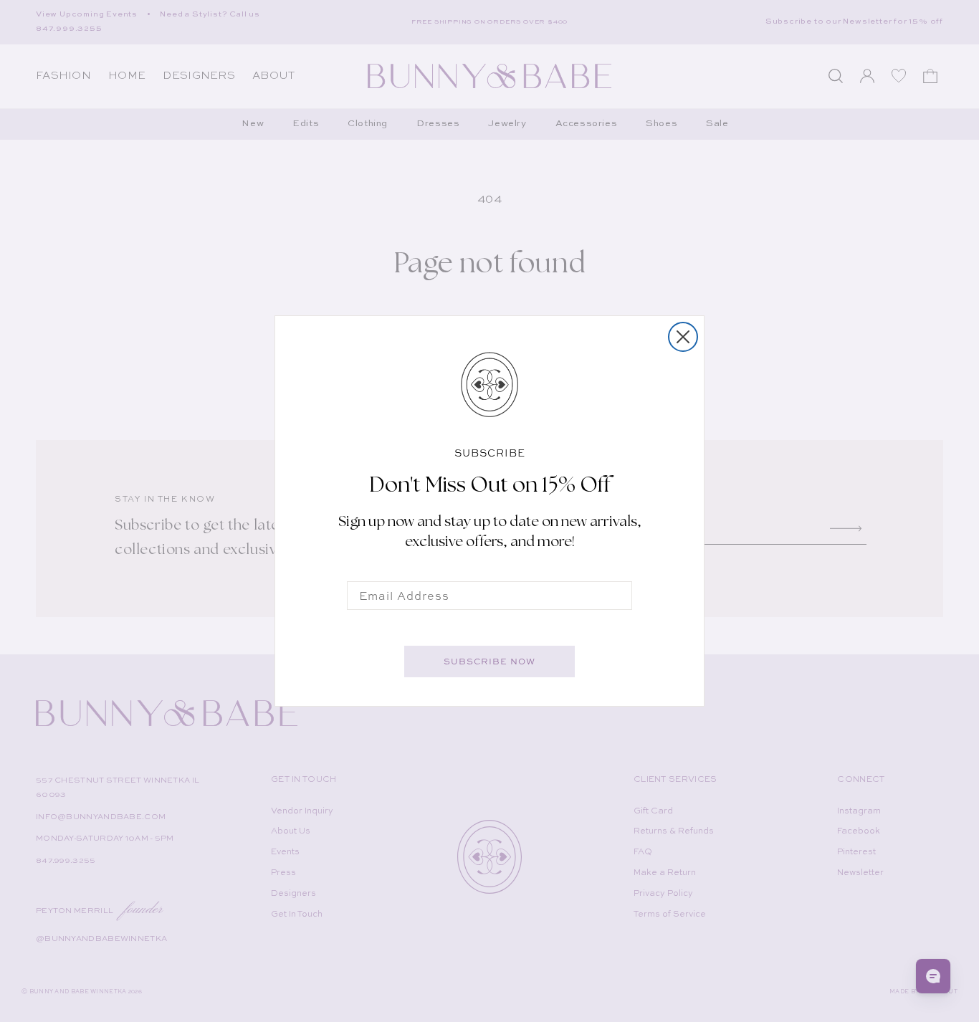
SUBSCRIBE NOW (489, 661)
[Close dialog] (683, 337)
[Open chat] (933, 976)
